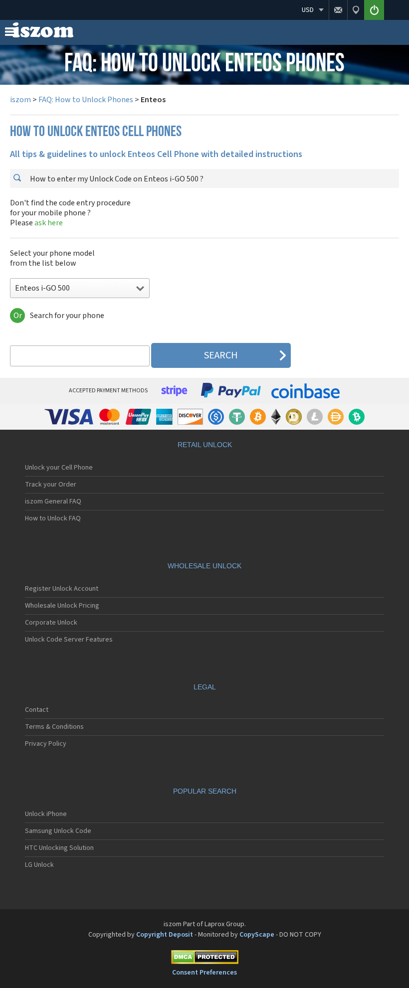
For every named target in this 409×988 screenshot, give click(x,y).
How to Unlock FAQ (53, 518)
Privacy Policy (45, 744)
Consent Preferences (204, 973)
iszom (20, 99)
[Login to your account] (374, 10)
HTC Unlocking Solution (59, 848)
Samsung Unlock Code (58, 831)
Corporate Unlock (51, 623)
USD (308, 10)
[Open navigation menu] (10, 34)
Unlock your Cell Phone (59, 468)
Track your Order (50, 485)
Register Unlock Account (61, 589)
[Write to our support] (338, 10)
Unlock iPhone (46, 814)
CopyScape (256, 935)
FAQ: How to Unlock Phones (85, 99)
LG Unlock (39, 865)
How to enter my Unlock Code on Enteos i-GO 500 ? (116, 178)
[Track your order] (355, 10)
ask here (48, 222)
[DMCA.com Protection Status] (204, 959)
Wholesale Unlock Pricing (62, 606)
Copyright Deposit (164, 935)
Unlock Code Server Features (69, 640)
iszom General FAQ (53, 501)
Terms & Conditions (54, 727)
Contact (36, 710)
